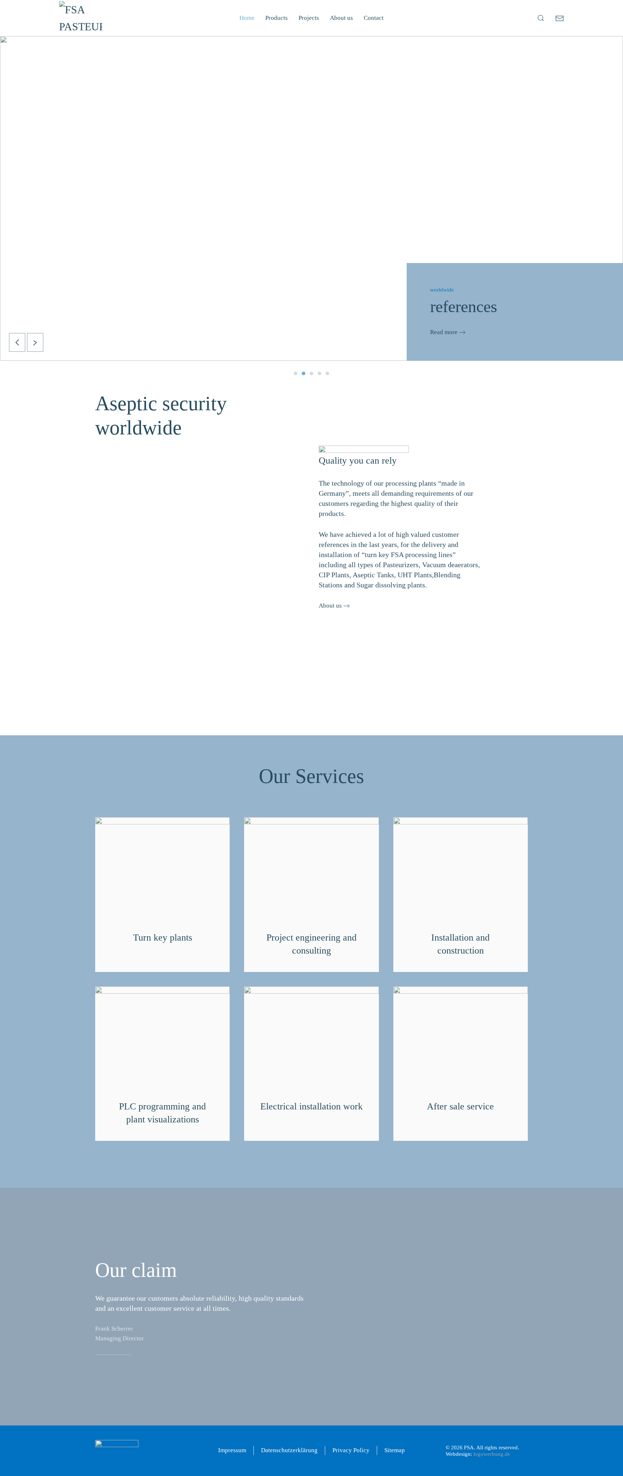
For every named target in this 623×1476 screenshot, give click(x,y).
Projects (309, 17)
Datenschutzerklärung (289, 1450)
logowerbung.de (491, 1454)
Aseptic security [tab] (327, 373)
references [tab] (303, 373)
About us (341, 17)
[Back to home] (80, 18)
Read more (444, 332)
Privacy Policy (351, 1450)
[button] (540, 18)
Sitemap (394, 1450)
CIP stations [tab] (311, 373)
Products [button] (276, 17)
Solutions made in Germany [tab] (319, 373)
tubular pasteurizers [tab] (295, 373)
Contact (374, 17)
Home (247, 17)
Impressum (232, 1450)
